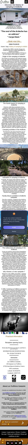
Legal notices (11, 432)
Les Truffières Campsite (9, 392)
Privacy (18, 432)
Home (3, 46)
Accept (14, 227)
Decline (14, 231)
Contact (4, 432)
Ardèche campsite (22, 416)
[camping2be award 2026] (4, 377)
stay (7, 46)
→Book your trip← (14, 41)
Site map (3, 434)
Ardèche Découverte (20, 415)
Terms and (10, 434)
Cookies (23, 432)
